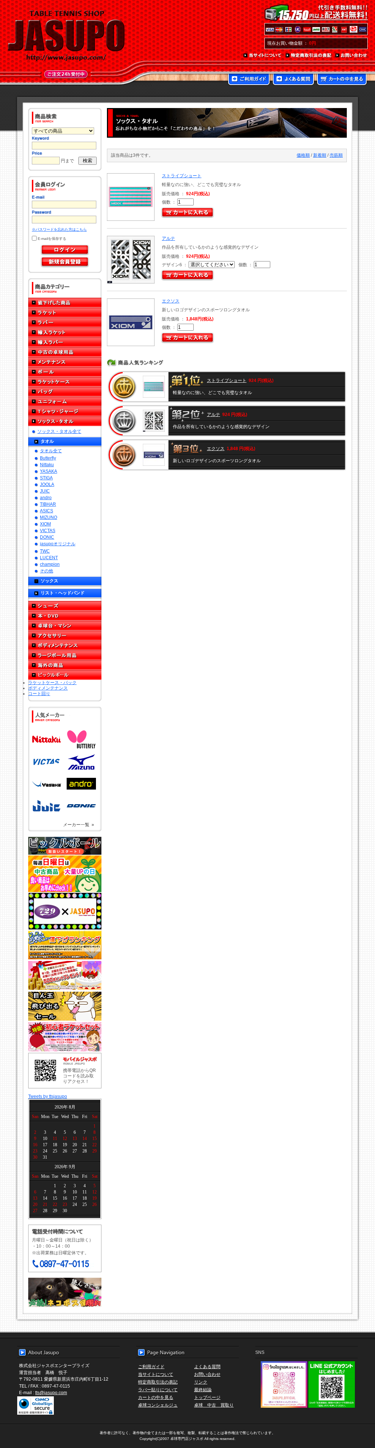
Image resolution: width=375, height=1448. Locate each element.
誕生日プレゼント (64, 975)
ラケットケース (64, 382)
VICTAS (47, 530)
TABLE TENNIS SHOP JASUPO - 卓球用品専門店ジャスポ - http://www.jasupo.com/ (66, 36)
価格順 (303, 155)
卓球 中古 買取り (214, 1405)
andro (46, 497)
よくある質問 (293, 80)
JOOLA (47, 484)
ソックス (49, 580)
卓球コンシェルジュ (158, 1405)
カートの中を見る (342, 80)
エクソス (170, 300)
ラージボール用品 (64, 655)
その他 (46, 570)
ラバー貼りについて (158, 1389)
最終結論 (203, 1389)
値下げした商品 (64, 303)
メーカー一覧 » (78, 824)
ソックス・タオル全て (59, 431)
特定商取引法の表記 (309, 55)
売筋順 (336, 155)
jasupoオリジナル (57, 543)
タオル (47, 441)
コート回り (39, 693)
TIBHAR (48, 504)
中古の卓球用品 (64, 352)
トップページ (207, 1397)
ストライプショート (181, 175)
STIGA (46, 477)
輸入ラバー (64, 342)
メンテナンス (64, 362)
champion (50, 564)
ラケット (64, 313)
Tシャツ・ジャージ (64, 411)
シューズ (64, 606)
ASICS (46, 510)
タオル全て (51, 450)
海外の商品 (64, 665)
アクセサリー (64, 636)
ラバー (64, 322)
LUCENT (49, 557)
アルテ (168, 238)
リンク (200, 1382)
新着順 (319, 155)
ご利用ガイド (249, 80)
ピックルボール (64, 675)
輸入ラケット (64, 332)
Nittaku (47, 464)
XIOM (45, 523)
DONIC (47, 537)
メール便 (64, 1292)
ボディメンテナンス (64, 645)
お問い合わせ (351, 55)
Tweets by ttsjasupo (47, 1096)
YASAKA (48, 471)
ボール (64, 372)
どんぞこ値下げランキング (64, 944)
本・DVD (64, 616)
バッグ (64, 392)
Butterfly (48, 458)
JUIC (45, 491)
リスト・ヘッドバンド (63, 592)
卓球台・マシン (64, 626)
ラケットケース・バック (52, 682)
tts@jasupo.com (51, 1392)
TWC (45, 551)
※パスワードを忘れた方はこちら (59, 229)
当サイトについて (263, 55)
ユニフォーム (64, 401)
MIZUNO (48, 517)
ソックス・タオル (64, 421)
